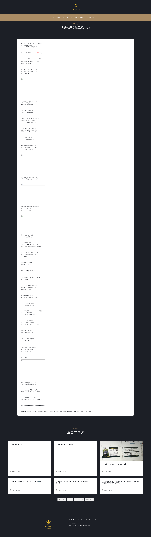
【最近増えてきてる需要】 (65, 444)
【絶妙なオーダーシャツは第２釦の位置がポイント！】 (73, 482)
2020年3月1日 (108, 471)
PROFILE (69, 17)
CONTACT (90, 17)
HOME (53, 17)
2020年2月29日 (15, 471)
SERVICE (60, 17)
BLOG (98, 17)
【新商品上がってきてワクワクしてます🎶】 (26, 481)
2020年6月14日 (61, 490)
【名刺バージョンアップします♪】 (114, 464)
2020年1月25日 (15, 490)
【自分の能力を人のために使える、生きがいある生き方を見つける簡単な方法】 (121, 482)
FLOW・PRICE (79, 17)
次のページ (89, 499)
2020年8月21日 (61, 471)
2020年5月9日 (108, 490)
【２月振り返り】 (16, 444)
